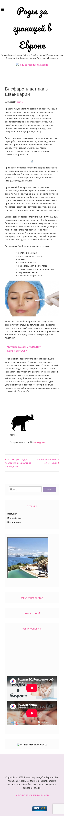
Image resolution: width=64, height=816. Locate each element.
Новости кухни (14, 522)
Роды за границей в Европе (32, 27)
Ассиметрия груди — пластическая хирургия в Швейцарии (18, 463)
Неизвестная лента (35, 744)
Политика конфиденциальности (32, 795)
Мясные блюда (14, 518)
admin (20, 102)
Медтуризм (39, 442)
